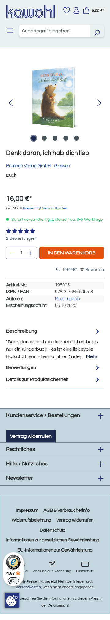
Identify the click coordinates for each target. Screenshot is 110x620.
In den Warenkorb (72, 252)
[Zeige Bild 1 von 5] (33, 138)
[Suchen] (97, 31)
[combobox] (54, 31)
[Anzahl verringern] (12, 253)
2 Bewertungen (20, 238)
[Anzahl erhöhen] (30, 253)
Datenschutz (52, 530)
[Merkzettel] (66, 10)
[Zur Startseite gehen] (30, 11)
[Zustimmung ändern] (12, 600)
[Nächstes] (99, 103)
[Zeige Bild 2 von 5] (44, 138)
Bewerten (94, 270)
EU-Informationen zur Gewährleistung (55, 550)
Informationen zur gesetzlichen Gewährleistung (52, 540)
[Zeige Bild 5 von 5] (76, 138)
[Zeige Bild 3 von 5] (55, 138)
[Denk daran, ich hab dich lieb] (55, 97)
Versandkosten (28, 587)
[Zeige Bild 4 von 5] (65, 138)
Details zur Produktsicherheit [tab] (37, 379)
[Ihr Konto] (76, 10)
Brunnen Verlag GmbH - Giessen (38, 166)
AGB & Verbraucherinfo (66, 510)
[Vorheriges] (10, 103)
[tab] (53, 343)
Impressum (27, 510)
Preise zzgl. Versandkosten (45, 208)
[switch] (13, 580)
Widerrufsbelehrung (31, 520)
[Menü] (9, 30)
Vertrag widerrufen (31, 436)
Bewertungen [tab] (21, 367)
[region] (55, 103)
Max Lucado (67, 299)
